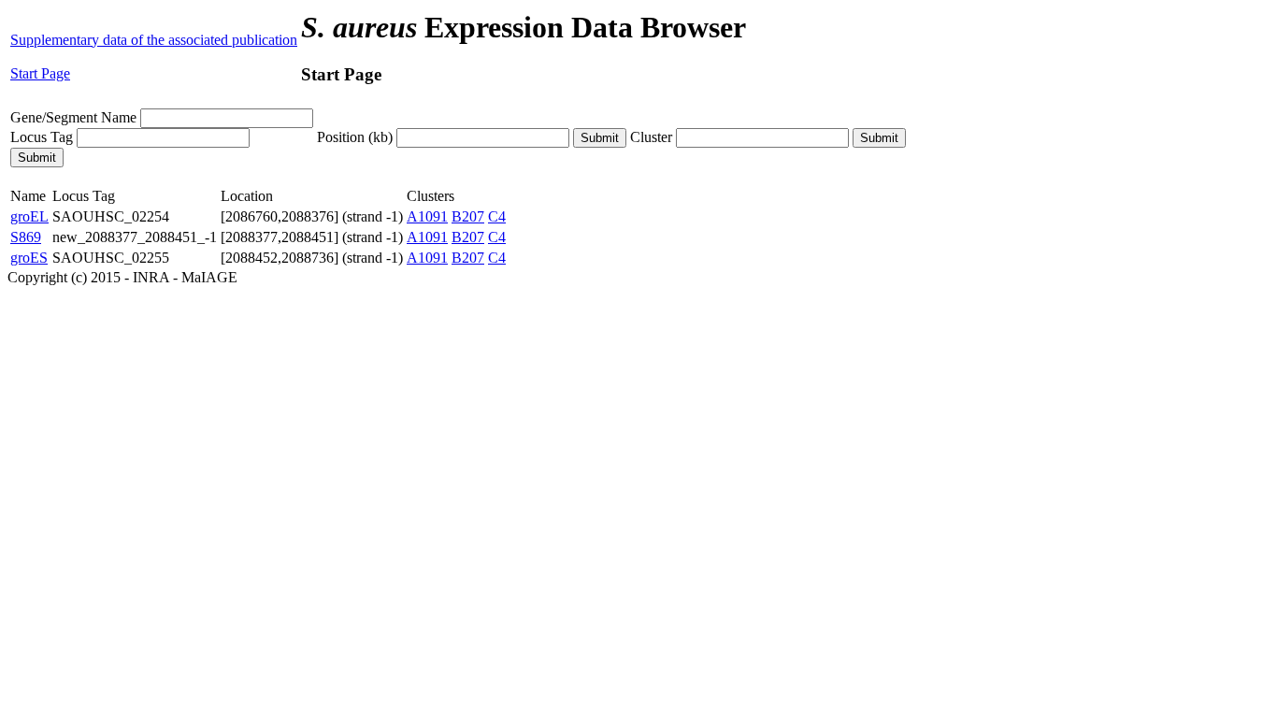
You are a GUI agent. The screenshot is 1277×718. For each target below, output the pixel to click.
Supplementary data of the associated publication (153, 40)
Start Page (40, 73)
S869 (25, 237)
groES (29, 258)
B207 (468, 216)
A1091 (427, 216)
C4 (497, 216)
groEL (29, 216)
